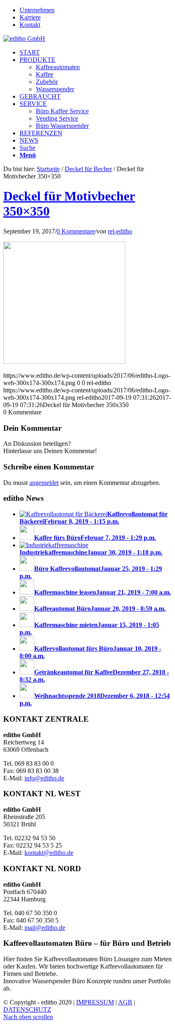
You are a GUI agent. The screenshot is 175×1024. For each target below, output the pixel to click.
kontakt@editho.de (48, 852)
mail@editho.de (44, 927)
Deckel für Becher (88, 168)
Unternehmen (37, 10)
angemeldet (44, 482)
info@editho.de (44, 778)
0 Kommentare (76, 231)
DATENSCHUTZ (27, 1009)
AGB (125, 1002)
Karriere (30, 17)
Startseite (48, 168)
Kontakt (30, 24)
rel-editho (120, 231)
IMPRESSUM (95, 1002)
